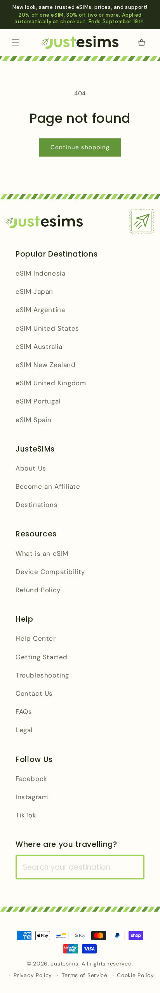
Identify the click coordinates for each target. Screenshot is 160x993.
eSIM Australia (39, 346)
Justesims (64, 963)
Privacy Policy (33, 975)
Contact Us (34, 693)
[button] (15, 42)
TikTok (26, 815)
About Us (31, 468)
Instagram (32, 797)
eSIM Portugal (38, 401)
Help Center (36, 638)
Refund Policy (38, 590)
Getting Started (42, 657)
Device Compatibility (50, 571)
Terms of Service (85, 975)
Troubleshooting (42, 675)
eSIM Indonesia (40, 273)
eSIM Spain (34, 419)
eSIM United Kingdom (51, 383)
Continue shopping (80, 147)
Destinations (36, 504)
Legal (24, 730)
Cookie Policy (135, 975)
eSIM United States (47, 328)
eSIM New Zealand (46, 364)
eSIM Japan (34, 291)
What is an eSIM (42, 553)
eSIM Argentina (40, 309)
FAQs (24, 711)
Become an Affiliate (48, 486)
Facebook (31, 778)
